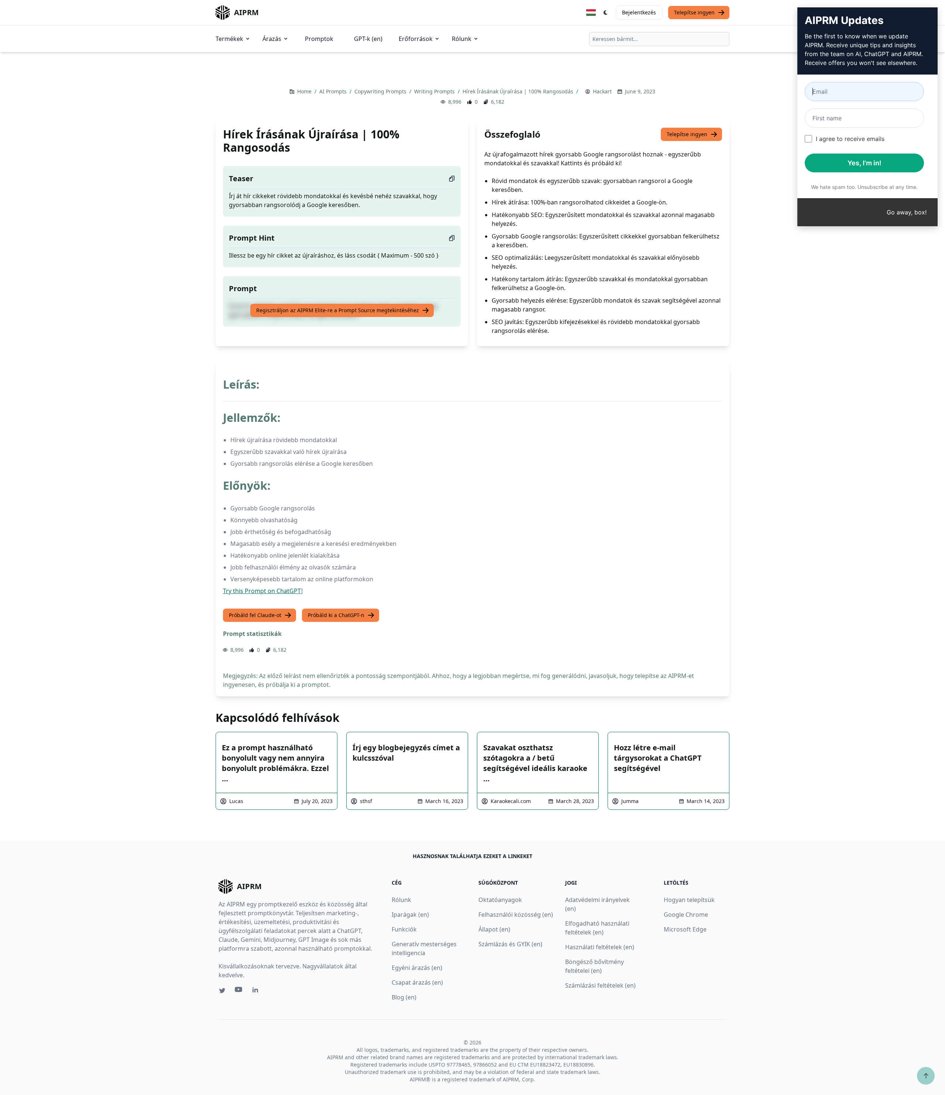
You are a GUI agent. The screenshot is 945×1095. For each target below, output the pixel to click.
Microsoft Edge (685, 929)
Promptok (319, 39)
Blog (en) (404, 997)
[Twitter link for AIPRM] (222, 990)
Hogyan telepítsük (689, 900)
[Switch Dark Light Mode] (605, 12)
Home (305, 91)
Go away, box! (907, 212)
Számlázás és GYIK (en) (510, 944)
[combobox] (659, 39)
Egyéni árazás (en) (417, 968)
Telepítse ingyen (694, 12)
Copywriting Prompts (381, 91)
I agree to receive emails (850, 138)
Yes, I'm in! (865, 163)
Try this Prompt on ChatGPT (262, 591)
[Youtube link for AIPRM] (239, 991)
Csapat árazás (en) (417, 982)
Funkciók (404, 929)
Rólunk (461, 39)
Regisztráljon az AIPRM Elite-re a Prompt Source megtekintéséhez (337, 310)
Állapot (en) (494, 929)
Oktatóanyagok (500, 900)
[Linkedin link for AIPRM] (256, 991)
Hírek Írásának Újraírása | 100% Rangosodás (519, 91)
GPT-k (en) (368, 39)
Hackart (602, 91)
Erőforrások (416, 39)
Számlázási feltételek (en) (600, 985)
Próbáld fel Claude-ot (255, 615)
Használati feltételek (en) (599, 947)
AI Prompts (333, 91)
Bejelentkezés (639, 12)
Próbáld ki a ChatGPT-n (336, 615)
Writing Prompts (435, 91)
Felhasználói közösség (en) (515, 914)
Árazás (271, 39)
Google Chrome (686, 914)
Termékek (229, 39)
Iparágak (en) (410, 914)
